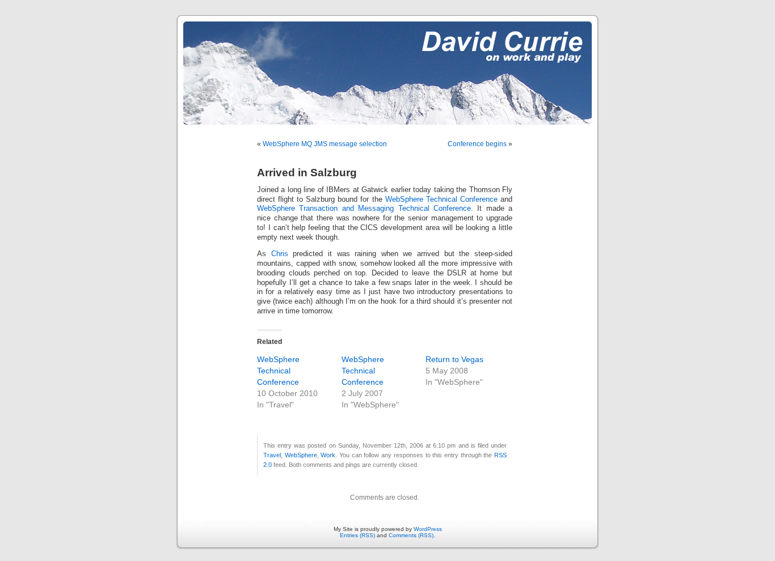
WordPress (428, 529)
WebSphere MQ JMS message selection (325, 144)
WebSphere (301, 455)
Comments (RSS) (411, 535)
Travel (272, 455)
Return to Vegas (454, 359)
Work (328, 455)
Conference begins (477, 144)
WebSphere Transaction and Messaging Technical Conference (364, 208)
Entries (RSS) (357, 535)
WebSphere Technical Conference (441, 199)
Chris (279, 254)
